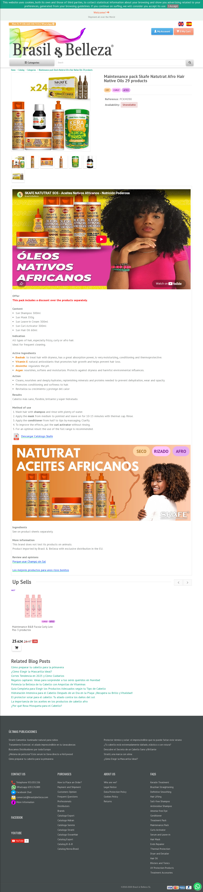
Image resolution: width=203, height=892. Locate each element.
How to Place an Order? (70, 782)
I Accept (173, 6)
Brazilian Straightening (162, 787)
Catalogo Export (66, 815)
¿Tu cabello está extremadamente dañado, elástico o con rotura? (137, 744)
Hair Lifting (155, 796)
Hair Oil (154, 858)
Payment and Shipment (69, 787)
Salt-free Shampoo (160, 801)
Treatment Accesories (161, 872)
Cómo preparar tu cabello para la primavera (37, 667)
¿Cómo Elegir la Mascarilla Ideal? (31, 671)
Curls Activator (158, 829)
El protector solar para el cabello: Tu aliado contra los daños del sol (53, 697)
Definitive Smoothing (160, 791)
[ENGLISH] (181, 24)
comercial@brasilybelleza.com (32, 797)
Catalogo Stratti (66, 829)
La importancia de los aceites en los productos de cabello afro (49, 701)
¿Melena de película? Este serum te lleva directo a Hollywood (41, 754)
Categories (31, 69)
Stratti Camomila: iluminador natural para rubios (33, 739)
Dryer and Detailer (159, 853)
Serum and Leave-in (160, 834)
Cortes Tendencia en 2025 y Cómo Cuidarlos (37, 676)
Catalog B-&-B (65, 844)
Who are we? (110, 782)
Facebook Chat (24, 792)
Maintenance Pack (159, 825)
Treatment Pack (158, 820)
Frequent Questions (68, 796)
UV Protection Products (162, 867)
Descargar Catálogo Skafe (37, 436)
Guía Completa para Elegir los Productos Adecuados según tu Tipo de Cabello (58, 688)
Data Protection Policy (115, 791)
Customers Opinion (67, 791)
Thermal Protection (160, 848)
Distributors (63, 806)
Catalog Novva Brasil (68, 848)
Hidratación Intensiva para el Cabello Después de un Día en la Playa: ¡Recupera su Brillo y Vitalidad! (72, 693)
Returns (108, 801)
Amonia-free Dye (158, 810)
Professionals (64, 801)
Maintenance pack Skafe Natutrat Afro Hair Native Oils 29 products (66, 69)
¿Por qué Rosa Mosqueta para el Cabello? (36, 706)
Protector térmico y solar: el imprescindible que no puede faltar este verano (143, 739)
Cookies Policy (111, 796)
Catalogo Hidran (66, 820)
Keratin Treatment (159, 782)
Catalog (21, 69)
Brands (61, 810)
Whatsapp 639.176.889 (28, 787)
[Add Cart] (16, 648)
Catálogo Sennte (66, 825)
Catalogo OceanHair (68, 834)
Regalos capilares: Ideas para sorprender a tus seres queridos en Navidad (55, 680)
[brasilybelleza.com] (63, 43)
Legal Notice (110, 787)
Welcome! (100, 12)
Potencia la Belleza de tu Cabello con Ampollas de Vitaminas (48, 684)
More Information (25, 802)
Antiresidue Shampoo (161, 806)
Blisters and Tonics (160, 863)
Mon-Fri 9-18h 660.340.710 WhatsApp (32, 23)
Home (13, 69)
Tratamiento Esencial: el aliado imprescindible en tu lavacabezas (42, 744)
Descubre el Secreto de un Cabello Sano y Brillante (130, 749)
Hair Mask (155, 839)
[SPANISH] (189, 24)
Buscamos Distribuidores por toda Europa (30, 749)
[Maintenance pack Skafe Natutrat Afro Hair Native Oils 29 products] (18, 162)
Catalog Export (65, 839)
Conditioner (156, 815)
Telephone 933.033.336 (28, 782)
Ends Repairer (157, 844)
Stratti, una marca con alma (118, 754)
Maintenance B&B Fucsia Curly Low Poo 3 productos (32, 628)
